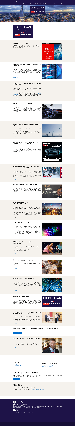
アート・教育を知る (44, 3)
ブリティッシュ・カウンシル (33, 391)
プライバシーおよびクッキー (18, 415)
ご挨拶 (23, 3)
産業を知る (31, 3)
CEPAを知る (27, 3)
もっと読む (15, 136)
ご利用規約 (27, 415)
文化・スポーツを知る (38, 3)
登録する (16, 379)
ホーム (20, 3)
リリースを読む (16, 98)
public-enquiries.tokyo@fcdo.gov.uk (37, 389)
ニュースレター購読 (59, 3)
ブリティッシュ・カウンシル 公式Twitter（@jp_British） (47, 366)
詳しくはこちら (17, 332)
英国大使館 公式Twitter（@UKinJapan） (18, 365)
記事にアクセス (16, 77)
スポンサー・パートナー (52, 3)
